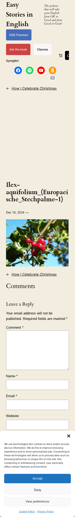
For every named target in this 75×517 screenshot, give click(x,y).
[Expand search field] (68, 55)
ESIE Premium (18, 35)
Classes (42, 49)
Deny (37, 490)
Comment (15, 328)
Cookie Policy (27, 511)
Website (12, 416)
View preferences (37, 501)
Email (11, 396)
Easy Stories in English (19, 14)
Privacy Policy (45, 511)
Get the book (18, 49)
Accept (37, 478)
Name (12, 376)
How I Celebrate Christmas (34, 88)
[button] (69, 436)
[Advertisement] (37, 135)
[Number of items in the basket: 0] (60, 55)
